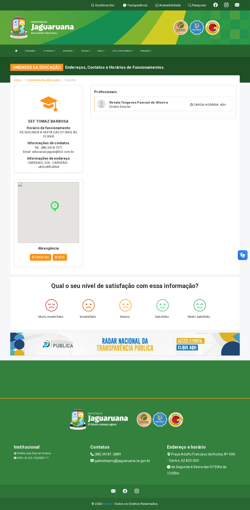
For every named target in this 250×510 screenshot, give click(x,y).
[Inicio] (16, 51)
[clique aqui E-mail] (113, 491)
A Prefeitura (49, 51)
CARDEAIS (41, 257)
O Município (30, 51)
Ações (101, 51)
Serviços (85, 51)
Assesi (108, 504)
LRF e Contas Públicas (122, 51)
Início (18, 80)
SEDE (61, 257)
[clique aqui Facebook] (125, 491)
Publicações (145, 51)
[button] (55, 206)
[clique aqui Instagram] (137, 491)
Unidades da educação (43, 80)
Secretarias (68, 51)
